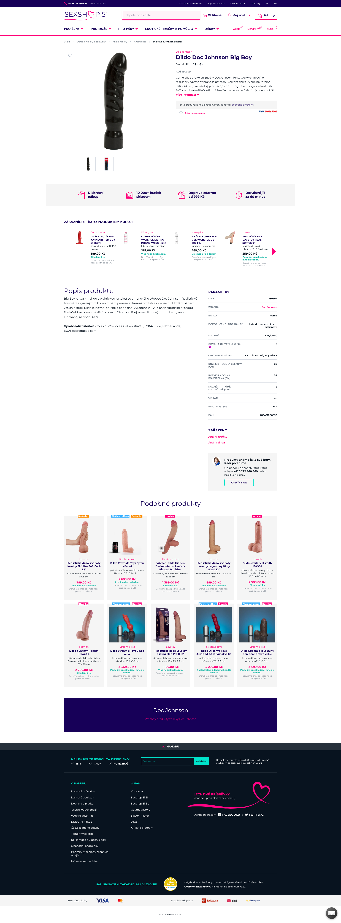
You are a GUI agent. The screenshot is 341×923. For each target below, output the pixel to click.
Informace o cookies (84, 861)
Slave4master (140, 815)
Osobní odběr (238, 3)
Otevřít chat (239, 482)
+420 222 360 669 (77, 3)
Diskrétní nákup (81, 821)
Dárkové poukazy (82, 797)
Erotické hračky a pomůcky (169, 29)
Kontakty (255, 3)
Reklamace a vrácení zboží (88, 839)
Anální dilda (140, 41)
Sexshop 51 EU (140, 803)
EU (275, 3)
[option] (94, 247)
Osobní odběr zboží (84, 809)
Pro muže (99, 29)
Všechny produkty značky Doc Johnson (170, 719)
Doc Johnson (184, 51)
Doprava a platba (216, 3)
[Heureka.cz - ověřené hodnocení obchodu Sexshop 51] (170, 890)
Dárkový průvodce (83, 791)
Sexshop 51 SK (140, 797)
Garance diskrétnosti (191, 3)
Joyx (134, 821)
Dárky (210, 29)
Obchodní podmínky (84, 845)
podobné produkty (242, 104)
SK (267, 3)
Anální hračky (120, 41)
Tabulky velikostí (82, 833)
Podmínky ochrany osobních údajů (90, 853)
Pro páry (126, 29)
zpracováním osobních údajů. (246, 762)
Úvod (67, 41)
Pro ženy (72, 29)
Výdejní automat (82, 815)
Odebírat (201, 761)
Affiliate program (142, 827)
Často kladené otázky (85, 827)
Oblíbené (213, 15)
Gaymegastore (140, 809)
